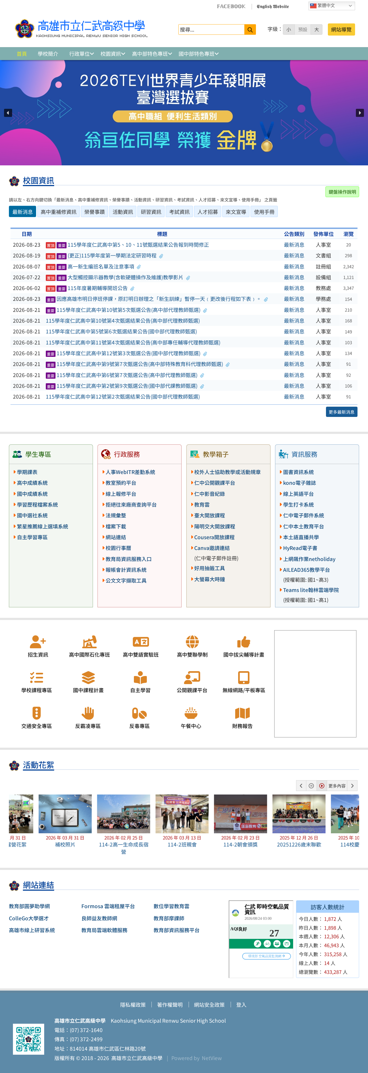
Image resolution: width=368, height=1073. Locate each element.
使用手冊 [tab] (264, 211)
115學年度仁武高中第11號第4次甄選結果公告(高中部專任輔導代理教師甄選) (133, 342)
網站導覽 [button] (341, 29)
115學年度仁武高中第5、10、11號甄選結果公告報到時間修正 (128, 244)
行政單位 (79, 53)
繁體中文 (326, 5)
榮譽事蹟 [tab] (94, 211)
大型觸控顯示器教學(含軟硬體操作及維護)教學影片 (115, 277)
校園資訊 (110, 53)
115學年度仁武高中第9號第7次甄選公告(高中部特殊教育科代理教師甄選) (135, 364)
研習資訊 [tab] (151, 211)
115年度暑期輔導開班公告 (87, 288)
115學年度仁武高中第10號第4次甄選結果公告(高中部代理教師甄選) (123, 320)
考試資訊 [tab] (179, 211)
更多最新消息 (342, 412)
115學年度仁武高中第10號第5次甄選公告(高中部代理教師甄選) (124, 309)
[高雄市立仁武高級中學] (81, 29)
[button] (8, 113)
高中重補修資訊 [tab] (59, 211)
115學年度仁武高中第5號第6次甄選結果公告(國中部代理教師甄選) (121, 331)
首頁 (22, 53)
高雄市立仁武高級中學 (135, 1058)
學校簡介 (48, 53)
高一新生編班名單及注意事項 (90, 266)
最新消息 (294, 244)
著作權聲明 (170, 1004)
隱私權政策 (133, 1004)
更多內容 (337, 785)
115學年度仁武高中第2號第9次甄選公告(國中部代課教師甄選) (122, 385)
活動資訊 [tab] (123, 211)
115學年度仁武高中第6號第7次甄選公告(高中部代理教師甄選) (122, 375)
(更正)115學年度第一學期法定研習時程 (102, 255)
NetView (212, 1058)
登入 (241, 1004)
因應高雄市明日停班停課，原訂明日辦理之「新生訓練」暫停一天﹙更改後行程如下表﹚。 (154, 298)
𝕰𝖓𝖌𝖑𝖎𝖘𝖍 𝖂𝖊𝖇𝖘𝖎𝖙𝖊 (273, 5)
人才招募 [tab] (207, 211)
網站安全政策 (209, 1004)
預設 (302, 29)
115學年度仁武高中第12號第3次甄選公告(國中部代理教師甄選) (124, 353)
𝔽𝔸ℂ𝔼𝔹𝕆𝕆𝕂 (231, 5)
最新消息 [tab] (22, 211)
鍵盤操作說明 (342, 191)
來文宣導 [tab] (236, 211)
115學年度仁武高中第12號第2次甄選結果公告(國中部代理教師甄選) (123, 396)
